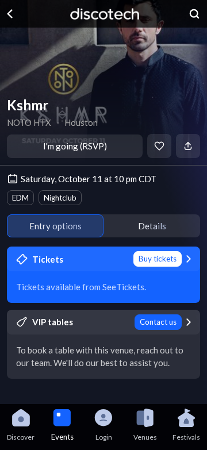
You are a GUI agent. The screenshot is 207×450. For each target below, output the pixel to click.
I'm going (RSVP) (75, 146)
